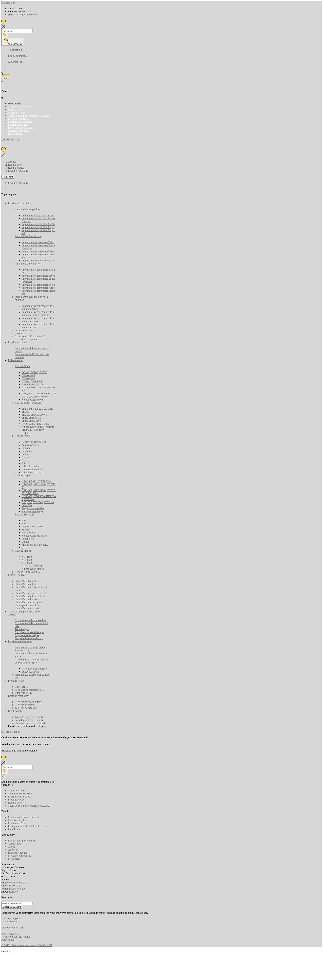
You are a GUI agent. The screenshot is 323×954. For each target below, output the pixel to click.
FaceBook (12, 891)
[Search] (4, 35)
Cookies (5, 951)
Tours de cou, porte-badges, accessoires (29, 805)
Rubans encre (15, 802)
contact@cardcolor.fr (26, 14)
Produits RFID (16, 799)
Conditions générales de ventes (24, 817)
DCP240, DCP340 (18, 182)
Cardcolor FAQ (16, 823)
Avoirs (11, 846)
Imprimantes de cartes (19, 796)
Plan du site (14, 829)
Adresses (13, 849)
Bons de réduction (17, 852)
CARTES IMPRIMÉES (21, 793)
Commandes (14, 843)
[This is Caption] (10, 731)
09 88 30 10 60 (23, 11)
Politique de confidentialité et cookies (28, 826)
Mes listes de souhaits (19, 855)
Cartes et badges (16, 790)
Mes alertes (14, 858)
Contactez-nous (18, 888)
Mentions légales (17, 820)
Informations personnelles (21, 840)
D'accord (8, 176)
